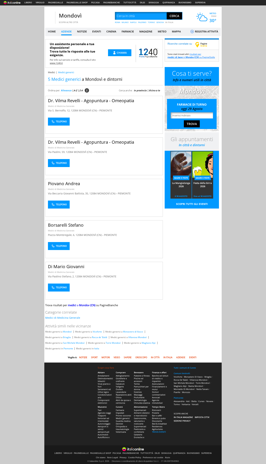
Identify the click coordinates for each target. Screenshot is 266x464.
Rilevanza (66, 90)
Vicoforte (97, 331)
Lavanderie (121, 392)
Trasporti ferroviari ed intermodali (103, 418)
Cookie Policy (134, 457)
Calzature (120, 383)
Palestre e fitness (142, 375)
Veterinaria (121, 431)
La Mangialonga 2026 (181, 184)
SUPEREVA (200, 2)
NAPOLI (133, 22)
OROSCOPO (141, 357)
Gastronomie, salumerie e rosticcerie (140, 421)
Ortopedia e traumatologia (122, 427)
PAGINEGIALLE (55, 2)
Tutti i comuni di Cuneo (185, 367)
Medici (51, 72)
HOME (52, 31)
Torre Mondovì (113, 342)
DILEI (142, 2)
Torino (177, 404)
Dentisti (119, 423)
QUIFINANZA (168, 2)
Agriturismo (157, 429)
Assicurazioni (158, 383)
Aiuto (167, 457)
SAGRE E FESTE (181, 177)
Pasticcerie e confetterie (139, 430)
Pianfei (177, 392)
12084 (74, 110)
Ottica (118, 397)
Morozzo (186, 392)
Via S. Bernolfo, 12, (59, 110)
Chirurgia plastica (142, 402)
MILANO (125, 22)
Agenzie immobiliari (157, 401)
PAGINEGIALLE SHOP (77, 2)
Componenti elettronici (103, 401)
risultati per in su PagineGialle (191, 56)
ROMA (117, 22)
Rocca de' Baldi (99, 337)
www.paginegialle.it (203, 44)
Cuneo (201, 401)
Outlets (119, 389)
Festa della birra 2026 (202, 184)
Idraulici (101, 381)
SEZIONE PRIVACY (182, 420)
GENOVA (160, 22)
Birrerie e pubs (159, 418)
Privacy (123, 457)
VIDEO (117, 357)
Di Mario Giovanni (66, 266)
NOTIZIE (82, 31)
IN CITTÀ (155, 357)
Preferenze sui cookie (153, 457)
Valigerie (120, 386)
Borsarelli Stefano (66, 225)
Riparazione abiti (124, 394)
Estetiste (138, 392)
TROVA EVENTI (159, 431)
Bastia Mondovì (195, 386)
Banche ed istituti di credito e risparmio (160, 378)
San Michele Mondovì (74, 342)
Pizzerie (155, 412)
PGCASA (95, 2)
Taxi (100, 410)
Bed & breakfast (159, 423)
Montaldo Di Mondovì (184, 389)
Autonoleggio (104, 423)
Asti (188, 401)
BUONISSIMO (185, 2)
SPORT (94, 357)
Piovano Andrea (64, 183)
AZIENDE (66, 31)
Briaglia (67, 337)
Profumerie (139, 397)
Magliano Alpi (148, 342)
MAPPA (176, 31)
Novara (209, 401)
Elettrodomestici (105, 378)
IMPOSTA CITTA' (202, 417)
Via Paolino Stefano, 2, (61, 276)
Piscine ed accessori (138, 379)
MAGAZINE (145, 31)
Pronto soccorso (123, 415)
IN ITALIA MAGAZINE (183, 417)
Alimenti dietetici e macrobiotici (142, 414)
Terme (137, 383)
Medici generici (123, 418)
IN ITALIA (169, 22)
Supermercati (140, 410)
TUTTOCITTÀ (129, 2)
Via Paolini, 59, (57, 152)
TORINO (151, 22)
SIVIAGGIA (154, 2)
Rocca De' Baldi (181, 379)
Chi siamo (100, 457)
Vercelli (195, 404)
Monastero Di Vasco (193, 376)
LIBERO (28, 2)
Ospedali (120, 412)
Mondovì (70, 15)
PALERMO (142, 22)
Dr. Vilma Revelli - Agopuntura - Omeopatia (91, 100)
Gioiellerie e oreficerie (121, 379)
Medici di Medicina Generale (61, 106)
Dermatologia (140, 400)
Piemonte (68, 348)
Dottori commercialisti (158, 393)
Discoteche (157, 421)
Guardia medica (123, 421)
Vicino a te (154, 90)
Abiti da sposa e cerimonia (123, 401)
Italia (96, 348)
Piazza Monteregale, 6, (62, 235)
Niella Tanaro (202, 389)
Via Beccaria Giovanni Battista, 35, (68, 193)
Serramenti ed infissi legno (104, 390)
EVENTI (96, 31)
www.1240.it (56, 63)
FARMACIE (128, 31)
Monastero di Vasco (133, 331)
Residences (157, 426)
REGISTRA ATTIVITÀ (206, 31)
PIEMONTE (105, 110)
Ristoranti (156, 410)
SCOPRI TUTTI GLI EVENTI (192, 204)
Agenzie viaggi (104, 412)
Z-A (81, 90)
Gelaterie (138, 434)
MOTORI (106, 357)
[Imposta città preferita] (49, 16)
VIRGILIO (40, 2)
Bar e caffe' (157, 415)
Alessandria (179, 401)
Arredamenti (103, 375)
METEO (162, 31)
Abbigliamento (123, 375)
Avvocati (156, 397)
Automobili (103, 434)
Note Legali (112, 457)
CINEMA (111, 31)
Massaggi (138, 394)
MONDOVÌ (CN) (88, 110)
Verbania (186, 404)
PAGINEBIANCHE (111, 2)
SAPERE (128, 357)
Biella (194, 401)
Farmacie (120, 410)
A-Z (75, 90)
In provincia (140, 90)
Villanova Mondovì (137, 337)
